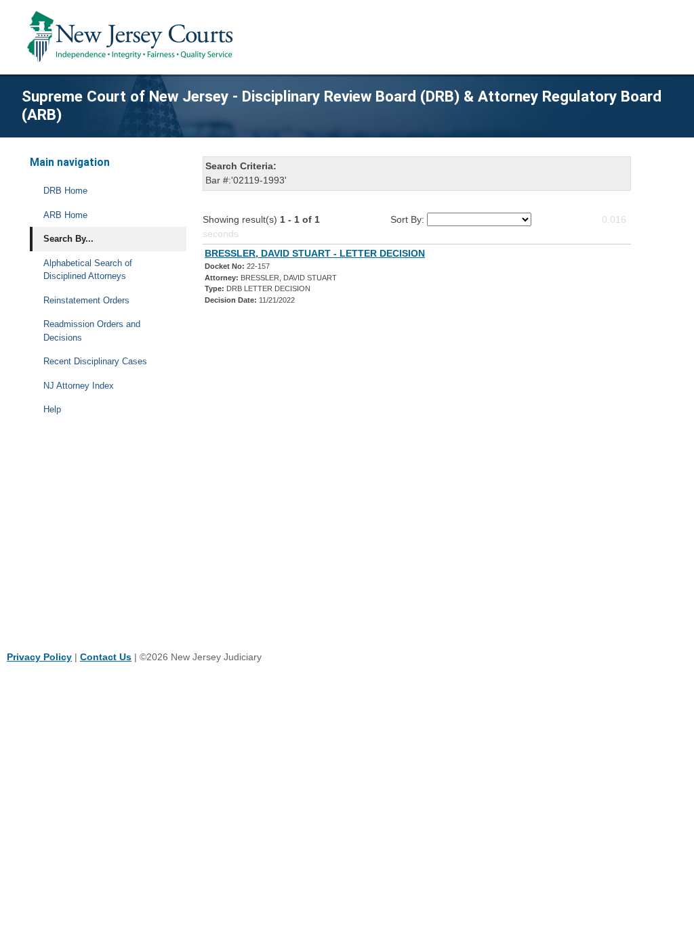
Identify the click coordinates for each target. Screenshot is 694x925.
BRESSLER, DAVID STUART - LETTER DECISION (315, 253)
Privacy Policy (39, 656)
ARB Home (65, 215)
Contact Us (105, 656)
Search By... (68, 239)
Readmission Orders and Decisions (91, 331)
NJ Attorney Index (78, 386)
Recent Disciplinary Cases (95, 361)
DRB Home (65, 191)
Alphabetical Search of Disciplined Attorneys (87, 270)
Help (52, 409)
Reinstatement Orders (86, 300)
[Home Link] (132, 37)
